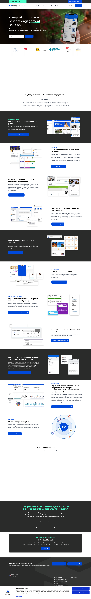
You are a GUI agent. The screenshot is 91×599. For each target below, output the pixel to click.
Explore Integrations (14, 433)
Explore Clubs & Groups (57, 166)
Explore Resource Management (59, 340)
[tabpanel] (45, 514)
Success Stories (55, 5)
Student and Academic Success (60, 579)
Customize (80, 592)
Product (41, 574)
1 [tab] (44, 527)
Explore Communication (15, 252)
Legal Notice (74, 579)
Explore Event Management (15, 195)
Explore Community (57, 224)
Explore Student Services (58, 282)
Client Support (74, 574)
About (70, 5)
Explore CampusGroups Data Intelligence (61, 406)
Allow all (81, 588)
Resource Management (58, 585)
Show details (19, 596)
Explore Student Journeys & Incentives (18, 312)
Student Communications (59, 583)
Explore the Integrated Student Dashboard (19, 372)
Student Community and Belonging (61, 581)
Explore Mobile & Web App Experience (17, 134)
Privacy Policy (74, 577)
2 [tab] (46, 527)
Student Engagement (58, 577)
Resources (63, 5)
